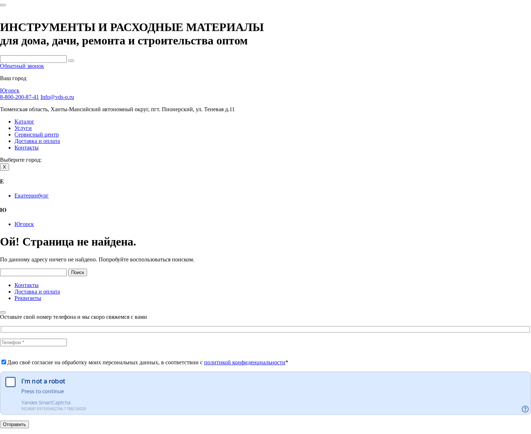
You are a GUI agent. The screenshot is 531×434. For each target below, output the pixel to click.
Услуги (23, 128)
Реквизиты (27, 298)
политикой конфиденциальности (244, 362)
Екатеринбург (31, 195)
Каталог (24, 121)
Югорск (10, 90)
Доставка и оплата (37, 141)
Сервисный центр (36, 134)
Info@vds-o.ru (57, 97)
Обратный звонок (22, 66)
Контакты (26, 147)
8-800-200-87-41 (19, 97)
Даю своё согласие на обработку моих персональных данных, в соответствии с (147, 362)
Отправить (14, 424)
